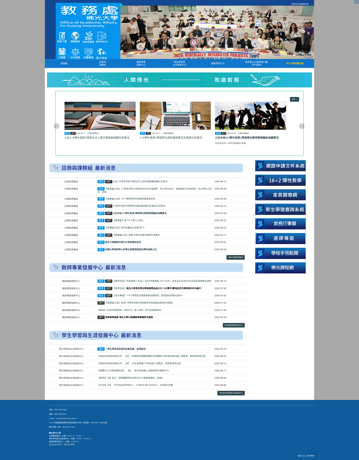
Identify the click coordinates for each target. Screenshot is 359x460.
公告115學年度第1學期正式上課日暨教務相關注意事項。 (98, 137)
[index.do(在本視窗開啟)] (88, 37)
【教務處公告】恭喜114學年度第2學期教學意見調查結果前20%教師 (139, 302)
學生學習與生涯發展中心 (179, 63)
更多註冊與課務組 (235, 257)
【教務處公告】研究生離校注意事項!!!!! (125, 227)
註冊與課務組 (102, 63)
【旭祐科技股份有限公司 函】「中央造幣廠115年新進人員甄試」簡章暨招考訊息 (139, 363)
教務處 (64, 63)
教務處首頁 (304, 4)
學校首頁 (295, 4)
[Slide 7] (310, 55)
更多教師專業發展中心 (234, 325)
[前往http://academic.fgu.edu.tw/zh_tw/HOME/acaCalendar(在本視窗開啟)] (280, 223)
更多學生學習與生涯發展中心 (231, 393)
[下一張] (302, 126)
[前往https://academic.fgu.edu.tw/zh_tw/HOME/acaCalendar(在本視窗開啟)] (62, 53)
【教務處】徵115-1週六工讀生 (128, 220)
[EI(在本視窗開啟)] (88, 53)
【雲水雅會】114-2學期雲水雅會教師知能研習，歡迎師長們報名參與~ (148, 295)
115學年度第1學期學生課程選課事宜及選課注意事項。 (172, 137)
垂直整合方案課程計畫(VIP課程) (256, 63)
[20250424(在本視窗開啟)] (280, 180)
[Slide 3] (301, 55)
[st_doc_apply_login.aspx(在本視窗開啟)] (280, 165)
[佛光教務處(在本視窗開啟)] (88, 16)
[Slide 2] (299, 55)
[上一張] (56, 126)
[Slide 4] (303, 55)
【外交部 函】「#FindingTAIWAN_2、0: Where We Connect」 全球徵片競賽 (135, 385)
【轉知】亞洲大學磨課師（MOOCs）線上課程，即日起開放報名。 (130, 310)
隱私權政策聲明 (55, 444)
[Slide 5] (306, 55)
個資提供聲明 (69, 444)
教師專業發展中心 (141, 63)
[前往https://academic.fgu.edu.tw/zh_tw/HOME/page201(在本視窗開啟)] (62, 37)
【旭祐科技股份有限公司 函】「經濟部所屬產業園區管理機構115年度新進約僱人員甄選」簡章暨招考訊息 (151, 356)
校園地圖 (104, 423)
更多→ (294, 99)
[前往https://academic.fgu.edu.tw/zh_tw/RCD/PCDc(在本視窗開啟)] (280, 238)
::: (290, 4)
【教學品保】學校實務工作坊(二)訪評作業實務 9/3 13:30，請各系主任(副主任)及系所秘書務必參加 (162, 281)
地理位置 (94, 423)
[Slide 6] (308, 55)
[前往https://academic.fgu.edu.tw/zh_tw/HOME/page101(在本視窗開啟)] (75, 53)
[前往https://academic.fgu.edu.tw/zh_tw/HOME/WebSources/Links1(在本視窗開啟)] (75, 37)
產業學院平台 (218, 63)
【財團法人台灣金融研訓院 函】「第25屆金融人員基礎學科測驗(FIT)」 (134, 370)
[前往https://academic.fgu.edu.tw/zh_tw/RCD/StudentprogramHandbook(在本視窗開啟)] (280, 253)
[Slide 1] (296, 55)
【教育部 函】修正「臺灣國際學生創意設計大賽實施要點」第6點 (130, 377)
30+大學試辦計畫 (294, 63)
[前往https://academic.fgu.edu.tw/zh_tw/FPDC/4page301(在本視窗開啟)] (101, 53)
